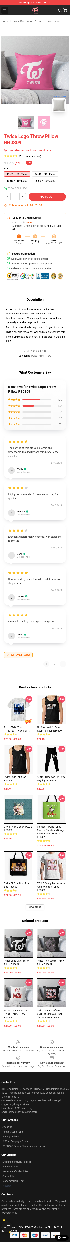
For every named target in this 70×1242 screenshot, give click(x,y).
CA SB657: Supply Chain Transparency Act (24, 1146)
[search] (60, 10)
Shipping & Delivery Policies (16, 1161)
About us (7, 1127)
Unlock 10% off (7, 1227)
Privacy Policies (10, 1136)
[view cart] (65, 10)
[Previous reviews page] (46, 664)
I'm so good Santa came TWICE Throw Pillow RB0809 (17, 1014)
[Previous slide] (6, 69)
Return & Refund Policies (15, 1171)
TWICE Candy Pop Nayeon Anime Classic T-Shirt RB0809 (51, 887)
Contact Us (8, 1176)
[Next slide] (63, 69)
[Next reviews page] (63, 664)
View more (35, 907)
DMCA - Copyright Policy (15, 1141)
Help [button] (64, 1238)
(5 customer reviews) (30, 156)
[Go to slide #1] (26, 122)
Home (4, 21)
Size (6, 168)
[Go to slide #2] (44, 122)
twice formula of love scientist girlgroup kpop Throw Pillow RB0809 (50, 1014)
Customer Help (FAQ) (13, 1181)
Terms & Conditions (12, 1131)
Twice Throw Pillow (49, 21)
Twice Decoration (22, 21)
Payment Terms (10, 1166)
